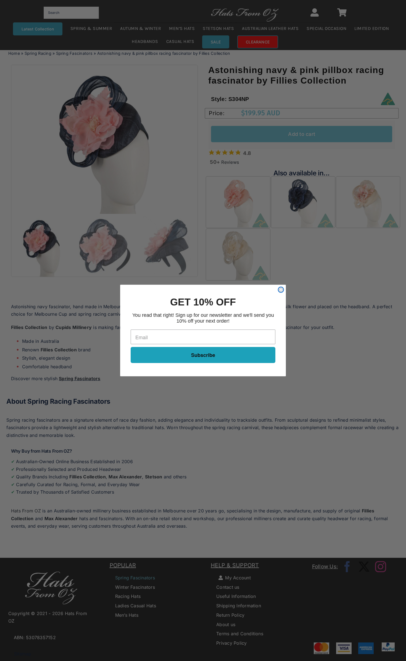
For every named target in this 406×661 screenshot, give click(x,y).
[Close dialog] (281, 289)
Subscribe (203, 355)
